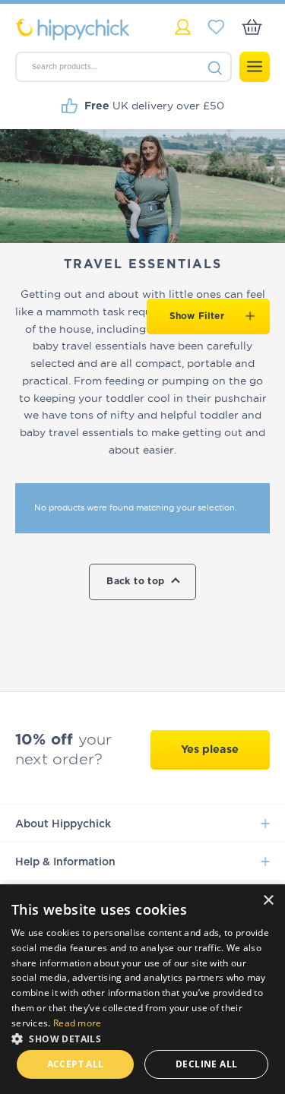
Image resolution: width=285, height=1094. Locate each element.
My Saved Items (216, 27)
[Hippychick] (79, 29)
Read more (77, 1023)
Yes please (210, 749)
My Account (183, 27)
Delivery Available (150, 106)
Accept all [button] (75, 1064)
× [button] (268, 900)
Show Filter (196, 316)
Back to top (135, 581)
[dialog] (142, 989)
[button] (142, 1037)
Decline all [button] (206, 1064)
